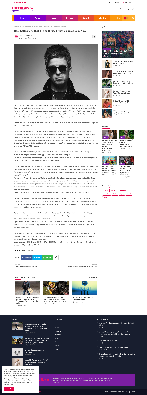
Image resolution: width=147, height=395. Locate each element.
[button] (133, 18)
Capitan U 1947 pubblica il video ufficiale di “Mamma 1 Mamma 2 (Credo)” (109, 169)
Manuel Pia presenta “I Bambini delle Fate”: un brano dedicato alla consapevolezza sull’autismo (109, 145)
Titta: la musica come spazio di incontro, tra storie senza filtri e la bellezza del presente (123, 74)
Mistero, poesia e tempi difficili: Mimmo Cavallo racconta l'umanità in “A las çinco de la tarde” (27, 300)
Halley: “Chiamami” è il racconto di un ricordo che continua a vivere (122, 103)
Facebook (28, 257)
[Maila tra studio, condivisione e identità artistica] (107, 113)
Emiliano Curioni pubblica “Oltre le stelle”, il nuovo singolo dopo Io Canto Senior (125, 170)
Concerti (86, 18)
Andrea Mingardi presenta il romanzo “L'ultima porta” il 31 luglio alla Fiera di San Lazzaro (116, 333)
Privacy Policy (128, 2)
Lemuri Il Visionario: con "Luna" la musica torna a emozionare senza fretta (121, 93)
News (118, 18)
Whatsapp (49, 257)
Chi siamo (108, 2)
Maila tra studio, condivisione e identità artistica (121, 113)
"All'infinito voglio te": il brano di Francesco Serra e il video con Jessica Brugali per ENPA (55, 299)
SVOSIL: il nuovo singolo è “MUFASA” (34, 351)
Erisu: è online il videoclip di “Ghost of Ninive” (83, 298)
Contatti (118, 2)
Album (106, 190)
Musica (37, 18)
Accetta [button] (9, 389)
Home (21, 18)
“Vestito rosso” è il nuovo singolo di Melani (114, 347)
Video (54, 18)
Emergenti (70, 18)
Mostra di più (93, 278)
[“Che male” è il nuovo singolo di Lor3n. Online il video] (107, 64)
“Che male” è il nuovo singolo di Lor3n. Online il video (123, 62)
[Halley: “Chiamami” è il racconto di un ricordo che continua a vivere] (107, 103)
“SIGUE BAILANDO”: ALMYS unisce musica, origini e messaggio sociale (126, 143)
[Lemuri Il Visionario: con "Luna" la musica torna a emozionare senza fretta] (107, 93)
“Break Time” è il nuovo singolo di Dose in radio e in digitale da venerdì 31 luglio (117, 355)
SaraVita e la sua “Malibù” (108, 341)
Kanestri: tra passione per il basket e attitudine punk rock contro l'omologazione (123, 83)
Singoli (24, 26)
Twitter (38, 257)
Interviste (102, 18)
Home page (17, 26)
